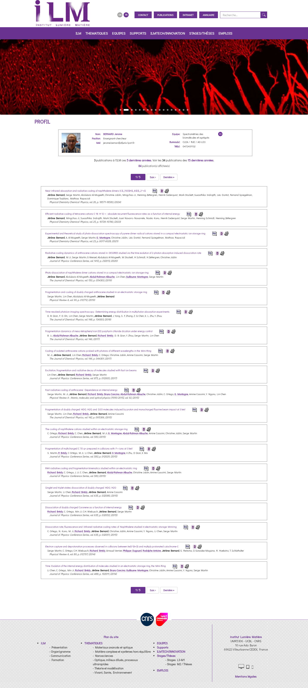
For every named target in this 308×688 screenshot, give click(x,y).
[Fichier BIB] (152, 191)
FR (126, 14)
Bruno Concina (111, 394)
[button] (43, 643)
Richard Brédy (105, 335)
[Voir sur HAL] (161, 191)
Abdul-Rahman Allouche (102, 276)
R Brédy (62, 452)
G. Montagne (103, 237)
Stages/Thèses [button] (201, 33)
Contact (143, 15)
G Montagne (118, 452)
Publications (165, 15)
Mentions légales (246, 676)
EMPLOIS (225, 33)
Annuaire (208, 15)
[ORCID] (220, 134)
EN (120, 14)
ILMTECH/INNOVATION (167, 33)
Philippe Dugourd (132, 550)
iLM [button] (78, 33)
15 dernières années (201, 160)
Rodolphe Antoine (152, 550)
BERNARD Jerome (112, 134)
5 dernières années (139, 160)
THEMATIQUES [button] (96, 33)
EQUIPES (119, 33)
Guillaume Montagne (137, 276)
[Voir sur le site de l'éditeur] (167, 191)
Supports (138, 33)
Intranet (188, 15)
